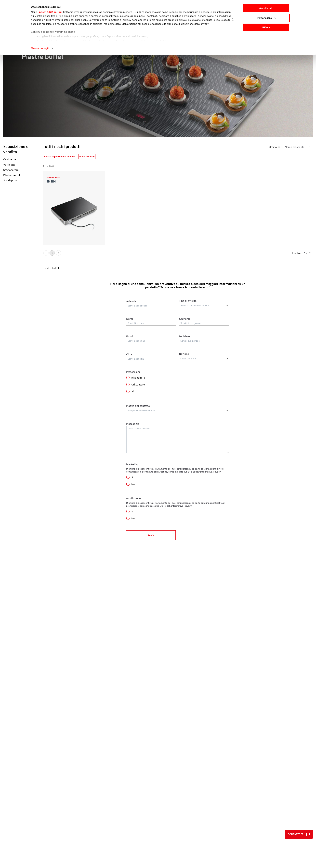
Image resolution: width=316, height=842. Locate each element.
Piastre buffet (11, 175)
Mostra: (297, 253)
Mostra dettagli (40, 48)
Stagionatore (11, 169)
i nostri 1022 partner (50, 12)
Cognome (184, 318)
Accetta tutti (266, 8)
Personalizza (264, 17)
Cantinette (9, 159)
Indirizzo (184, 336)
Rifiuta (266, 27)
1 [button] (52, 252)
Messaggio (132, 423)
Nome (129, 318)
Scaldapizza (10, 180)
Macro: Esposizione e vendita (59, 156)
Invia (151, 535)
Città (129, 354)
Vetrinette (9, 164)
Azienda (131, 301)
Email (129, 336)
